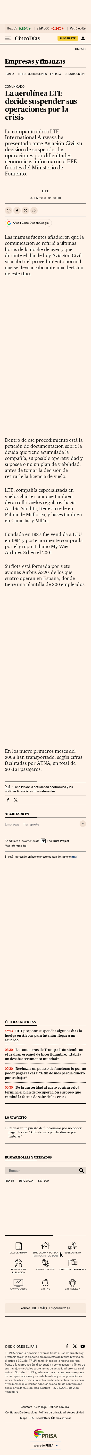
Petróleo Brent (80, 28)
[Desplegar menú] (8, 38)
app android (72, 1289)
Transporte (31, 824)
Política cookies (59, 1406)
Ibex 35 (12, 28)
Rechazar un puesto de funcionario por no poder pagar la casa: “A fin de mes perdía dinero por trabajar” (45, 1073)
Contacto (26, 1406)
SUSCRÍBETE (68, 38)
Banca (10, 74)
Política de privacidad (52, 1412)
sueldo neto (73, 1252)
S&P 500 (43, 28)
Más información (15, 845)
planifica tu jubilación (18, 1271)
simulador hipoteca (45, 1252)
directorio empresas (72, 1269)
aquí (74, 856)
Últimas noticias (20, 1022)
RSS (31, 1418)
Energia (55, 74)
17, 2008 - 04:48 (45, 198)
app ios (45, 1289)
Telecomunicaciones (32, 74)
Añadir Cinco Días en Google (31, 222)
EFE (45, 191)
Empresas (12, 824)
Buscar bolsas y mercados (28, 1157)
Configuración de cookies (21, 1412)
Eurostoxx (26, 1181)
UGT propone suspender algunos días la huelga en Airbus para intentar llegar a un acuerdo (43, 1035)
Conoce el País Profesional (45, 1308)
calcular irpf (18, 1252)
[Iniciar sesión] (83, 38)
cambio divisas (45, 1269)
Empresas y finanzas (35, 61)
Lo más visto (16, 1117)
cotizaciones (18, 1289)
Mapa (23, 1418)
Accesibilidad (75, 1412)
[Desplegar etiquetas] (83, 823)
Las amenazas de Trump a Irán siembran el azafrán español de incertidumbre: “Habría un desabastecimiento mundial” (44, 1054)
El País (80, 48)
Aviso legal (40, 1406)
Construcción (74, 74)
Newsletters (42, 1418)
